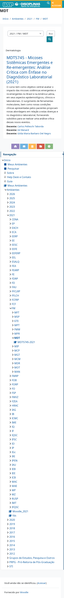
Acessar (56, 5)
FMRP (15, 376)
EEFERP (16, 253)
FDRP (15, 278)
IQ (13, 426)
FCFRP (15, 300)
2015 (12, 541)
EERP (15, 236)
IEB (14, 469)
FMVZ (15, 397)
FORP (15, 384)
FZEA (14, 401)
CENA (15, 219)
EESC (15, 245)
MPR (17, 333)
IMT (14, 503)
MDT (45, 18)
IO (13, 443)
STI (11, 566)
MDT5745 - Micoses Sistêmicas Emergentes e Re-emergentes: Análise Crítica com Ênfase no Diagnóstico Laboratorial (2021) (30, 69)
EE (13, 240)
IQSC (15, 435)
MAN (17, 371)
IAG (14, 410)
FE (13, 274)
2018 (12, 528)
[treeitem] (32, 363)
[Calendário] (32, 146)
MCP (17, 350)
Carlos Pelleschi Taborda (30, 126)
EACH (15, 228)
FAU (14, 287)
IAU (14, 465)
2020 (12, 520)
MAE (14, 486)
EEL (14, 257)
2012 (12, 553)
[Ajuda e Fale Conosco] (49, 146)
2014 (12, 545)
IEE (13, 473)
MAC (14, 481)
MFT (16, 312)
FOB (14, 380)
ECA (14, 232)
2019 (12, 524)
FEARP (15, 270)
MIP (16, 346)
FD (13, 283)
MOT (17, 367)
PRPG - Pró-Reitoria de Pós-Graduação (31, 562)
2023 (12, 206)
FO (13, 388)
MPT (17, 325)
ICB (14, 477)
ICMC (15, 418)
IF (13, 431)
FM (37, 18)
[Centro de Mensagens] (24, 146)
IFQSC (15, 507)
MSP (17, 316)
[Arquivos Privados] (41, 146)
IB (13, 414)
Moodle (24, 592)
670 (16, 321)
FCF (14, 304)
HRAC (15, 405)
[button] (48, 4)
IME (14, 422)
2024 (12, 202)
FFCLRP (16, 291)
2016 (12, 536)
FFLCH (15, 295)
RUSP (15, 498)
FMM (17, 329)
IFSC (14, 439)
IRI (13, 456)
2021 (29, 18)
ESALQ (15, 261)
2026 (12, 194)
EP (13, 223)
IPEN (14, 460)
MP (14, 490)
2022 (12, 211)
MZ (14, 494)
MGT (17, 355)
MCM (17, 359)
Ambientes (17, 18)
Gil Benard (23, 129)
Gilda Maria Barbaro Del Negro (34, 133)
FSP (14, 393)
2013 (12, 549)
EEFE (14, 249)
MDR (17, 363)
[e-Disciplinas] (23, 4)
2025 (12, 198)
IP (13, 448)
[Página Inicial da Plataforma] (15, 146)
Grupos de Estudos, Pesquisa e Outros (32, 558)
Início (6, 18)
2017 (12, 532)
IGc (14, 452)
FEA (14, 266)
